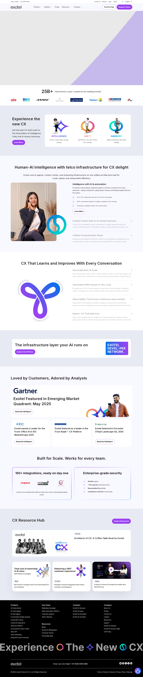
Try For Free (109, 7)
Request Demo (124, 7)
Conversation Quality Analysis (20, 617)
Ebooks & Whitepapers (49, 630)
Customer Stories (48, 633)
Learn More (18, 142)
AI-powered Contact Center (20, 629)
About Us (107, 608)
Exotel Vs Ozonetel (79, 617)
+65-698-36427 (25, 1)
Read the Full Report (23, 412)
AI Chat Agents (16, 614)
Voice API (14, 632)
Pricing (106, 611)
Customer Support (48, 614)
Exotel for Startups (110, 626)
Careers (106, 617)
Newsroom (107, 620)
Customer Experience (18, 623)
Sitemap (129, 672)
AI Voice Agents (16, 611)
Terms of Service (102, 672)
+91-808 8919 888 (79, 664)
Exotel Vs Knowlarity (79, 614)
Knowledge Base (47, 636)
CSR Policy (107, 632)
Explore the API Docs (25, 352)
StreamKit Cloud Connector (20, 637)
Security (112, 672)
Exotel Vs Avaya (78, 611)
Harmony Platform (17, 626)
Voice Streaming (16, 635)
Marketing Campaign (49, 608)
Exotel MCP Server (17, 620)
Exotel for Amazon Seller (112, 629)
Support (104, 1)
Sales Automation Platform (50, 611)
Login (109, 1)
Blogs (44, 627)
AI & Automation (16, 608)
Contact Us (97, 1)
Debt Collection (47, 617)
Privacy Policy (121, 672)
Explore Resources (121, 521)
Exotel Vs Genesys (79, 608)
